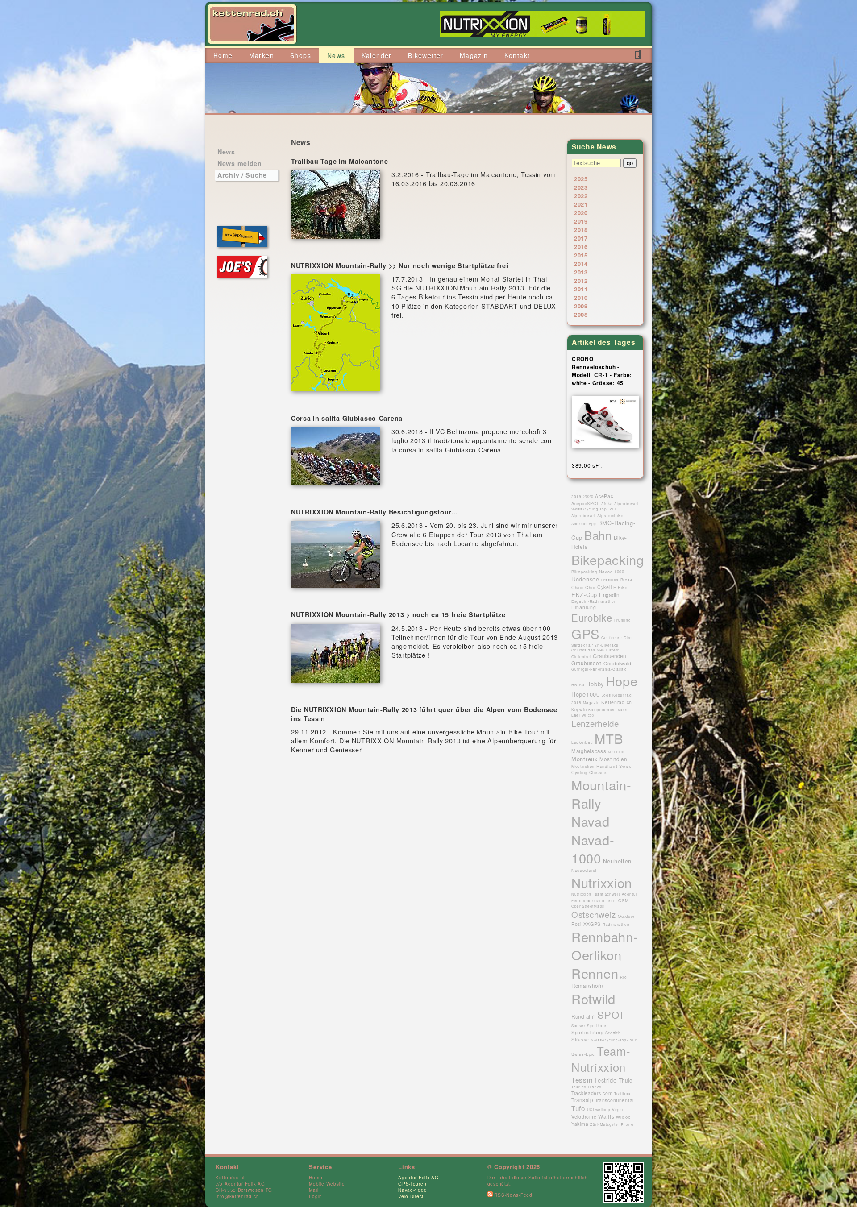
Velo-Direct (411, 1196)
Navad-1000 (412, 1190)
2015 (581, 255)
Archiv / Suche (242, 174)
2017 (581, 238)
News (226, 151)
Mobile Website (327, 1184)
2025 (581, 178)
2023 (581, 187)
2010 (581, 297)
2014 (581, 263)
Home (315, 1177)
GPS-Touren (412, 1184)
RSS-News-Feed (513, 1195)
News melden (239, 163)
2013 (581, 272)
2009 (581, 306)
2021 (581, 204)
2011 (581, 289)
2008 (581, 314)
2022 (581, 195)
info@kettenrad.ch (237, 1196)
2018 (581, 229)
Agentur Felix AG (418, 1177)
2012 (581, 280)
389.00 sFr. (587, 465)
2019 (581, 221)
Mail (313, 1190)
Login (315, 1196)
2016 (581, 246)
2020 (581, 212)
